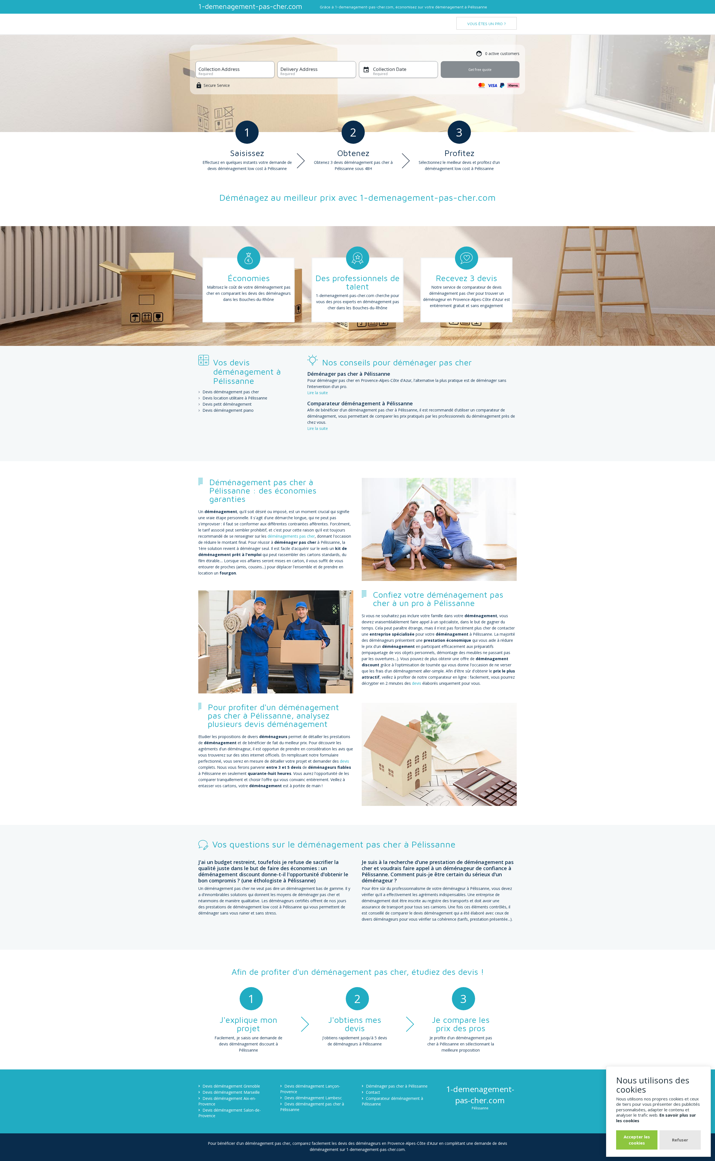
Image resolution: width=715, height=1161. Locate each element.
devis (416, 683)
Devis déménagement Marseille (231, 1092)
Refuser (680, 1140)
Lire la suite (317, 392)
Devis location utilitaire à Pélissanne (234, 398)
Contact (373, 1092)
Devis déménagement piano (228, 410)
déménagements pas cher (291, 536)
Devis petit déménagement (227, 404)
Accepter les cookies (637, 1139)
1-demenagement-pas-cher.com (250, 6)
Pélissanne (480, 1108)
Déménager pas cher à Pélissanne (397, 1086)
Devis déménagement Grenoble (231, 1086)
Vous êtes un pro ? (486, 23)
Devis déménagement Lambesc (313, 1097)
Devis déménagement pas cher (230, 391)
